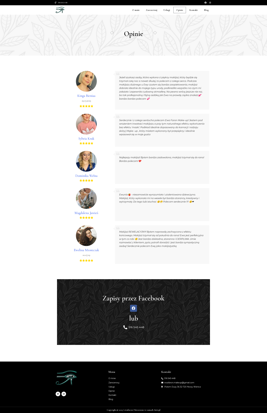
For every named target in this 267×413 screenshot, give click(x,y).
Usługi (166, 10)
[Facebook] (205, 3)
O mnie (136, 10)
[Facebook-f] (58, 394)
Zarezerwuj (151, 10)
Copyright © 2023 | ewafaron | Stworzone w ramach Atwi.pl (133, 410)
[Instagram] (210, 3)
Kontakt (193, 10)
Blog (206, 10)
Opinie (179, 10)
